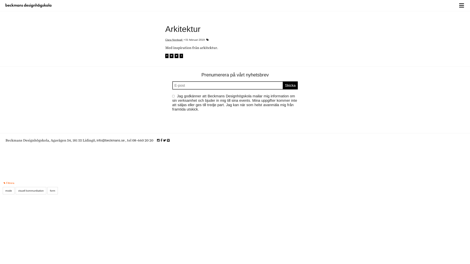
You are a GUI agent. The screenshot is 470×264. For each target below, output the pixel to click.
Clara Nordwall (174, 39)
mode (8, 190)
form (52, 190)
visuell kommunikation (31, 190)
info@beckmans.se (111, 140)
